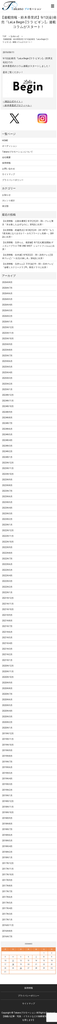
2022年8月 (7, 553)
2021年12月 (8, 598)
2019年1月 (7, 795)
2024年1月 (7, 457)
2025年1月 (7, 389)
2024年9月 (7, 412)
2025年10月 (8, 338)
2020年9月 (7, 682)
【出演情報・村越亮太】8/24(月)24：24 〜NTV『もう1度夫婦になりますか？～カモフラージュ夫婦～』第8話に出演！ (28, 233)
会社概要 (6, 157)
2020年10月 (8, 677)
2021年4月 (7, 643)
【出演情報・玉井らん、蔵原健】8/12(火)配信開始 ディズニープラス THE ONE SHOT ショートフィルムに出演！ (28, 245)
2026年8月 (7, 282)
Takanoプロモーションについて (17, 152)
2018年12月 (8, 801)
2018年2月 (7, 852)
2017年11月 (8, 869)
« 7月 (4, 944)
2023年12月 (8, 462)
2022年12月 (8, 530)
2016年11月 (8, 925)
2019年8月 (7, 756)
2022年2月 (7, 587)
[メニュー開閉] (52, 6)
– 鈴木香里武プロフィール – (17, 105)
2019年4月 (7, 778)
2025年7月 (7, 355)
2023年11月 (8, 468)
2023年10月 (8, 474)
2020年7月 (7, 694)
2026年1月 (7, 321)
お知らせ (15, 36)
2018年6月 (7, 835)
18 (13, 964)
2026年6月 (7, 293)
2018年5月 (7, 840)
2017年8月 (7, 885)
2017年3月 (7, 914)
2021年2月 (7, 654)
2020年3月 (7, 716)
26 (21, 968)
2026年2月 (7, 316)
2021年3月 (7, 649)
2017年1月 (7, 919)
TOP (4, 36)
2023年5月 (7, 502)
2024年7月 (7, 423)
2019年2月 (7, 790)
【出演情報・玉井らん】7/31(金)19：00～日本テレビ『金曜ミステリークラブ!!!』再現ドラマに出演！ (28, 265)
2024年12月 (8, 395)
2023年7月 (7, 491)
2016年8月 (7, 931)
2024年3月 (7, 446)
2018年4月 (7, 846)
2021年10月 (8, 609)
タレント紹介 (8, 200)
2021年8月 (7, 620)
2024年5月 (7, 434)
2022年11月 (8, 536)
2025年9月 (7, 344)
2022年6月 (7, 564)
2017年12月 (8, 863)
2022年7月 (7, 558)
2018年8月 (7, 823)
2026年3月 (7, 310)
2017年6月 (7, 897)
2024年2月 (7, 451)
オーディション (9, 146)
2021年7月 (7, 626)
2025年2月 (7, 384)
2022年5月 (7, 570)
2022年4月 (7, 575)
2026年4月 (7, 305)
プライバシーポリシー (12, 180)
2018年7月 (7, 829)
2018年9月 (7, 818)
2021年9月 (7, 615)
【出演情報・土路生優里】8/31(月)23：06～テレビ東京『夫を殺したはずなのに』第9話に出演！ (28, 223)
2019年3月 (7, 784)
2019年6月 (7, 767)
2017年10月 (8, 874)
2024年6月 (7, 429)
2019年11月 (8, 739)
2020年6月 (7, 699)
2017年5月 (7, 903)
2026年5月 (7, 299)
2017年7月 (7, 891)
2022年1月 (7, 592)
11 (13, 960)
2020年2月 (7, 722)
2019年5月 (7, 773)
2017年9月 (7, 880)
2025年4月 (7, 372)
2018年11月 (8, 807)
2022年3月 (7, 581)
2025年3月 (7, 378)
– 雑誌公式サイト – (13, 101)
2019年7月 (7, 761)
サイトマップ (8, 174)
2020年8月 (7, 688)
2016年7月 (7, 936)
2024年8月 (7, 417)
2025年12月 (8, 327)
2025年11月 (8, 333)
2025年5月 (7, 367)
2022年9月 (7, 547)
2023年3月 (7, 513)
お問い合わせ (8, 168)
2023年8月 (7, 485)
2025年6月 (7, 361)
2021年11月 (8, 604)
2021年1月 (7, 660)
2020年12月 (8, 666)
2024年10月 (8, 406)
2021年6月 (7, 632)
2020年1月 (7, 728)
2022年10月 (8, 542)
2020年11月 (8, 671)
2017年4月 (7, 908)
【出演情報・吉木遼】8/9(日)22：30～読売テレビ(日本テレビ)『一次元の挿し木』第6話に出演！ (27, 256)
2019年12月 (8, 733)
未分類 (5, 206)
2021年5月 (7, 637)
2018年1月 (7, 857)
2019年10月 (8, 745)
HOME (5, 140)
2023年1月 (7, 524)
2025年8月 (7, 350)
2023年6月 (7, 496)
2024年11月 (8, 400)
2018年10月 (8, 812)
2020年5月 (7, 705)
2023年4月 (7, 508)
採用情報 (6, 163)
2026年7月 (7, 288)
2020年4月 (7, 711)
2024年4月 (7, 440)
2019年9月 (7, 750)
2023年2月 (7, 519)
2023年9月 (7, 479)
